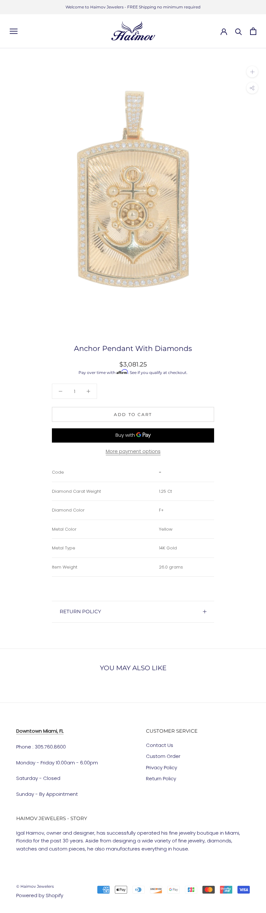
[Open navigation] (14, 31)
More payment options (133, 451)
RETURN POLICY (80, 611)
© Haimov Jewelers (35, 886)
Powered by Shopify (39, 895)
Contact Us (159, 745)
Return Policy (161, 778)
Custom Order (163, 756)
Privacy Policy (161, 767)
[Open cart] (253, 31)
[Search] (238, 31)
